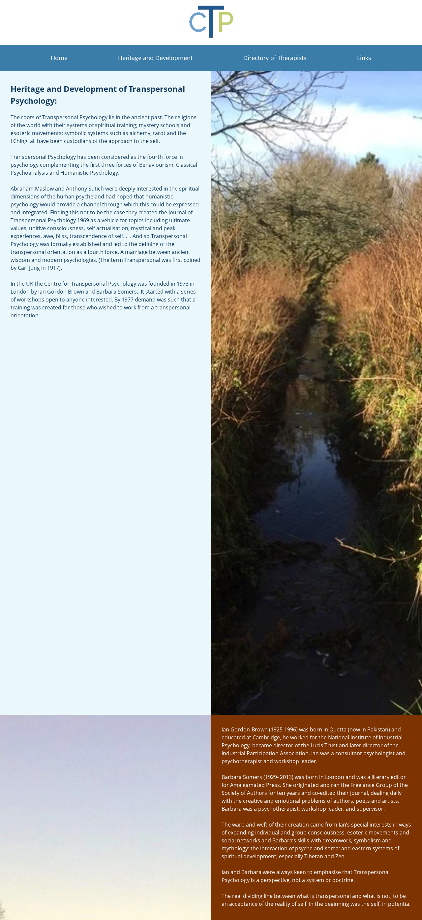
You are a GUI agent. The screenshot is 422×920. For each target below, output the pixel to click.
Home (59, 58)
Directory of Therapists (275, 58)
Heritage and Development (155, 58)
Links (364, 58)
